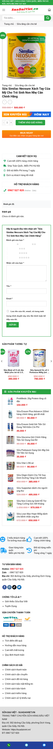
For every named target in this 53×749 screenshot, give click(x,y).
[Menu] (3, 10)
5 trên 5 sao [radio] (13, 257)
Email (9, 298)
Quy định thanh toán (14, 655)
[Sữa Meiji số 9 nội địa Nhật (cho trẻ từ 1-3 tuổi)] (13, 357)
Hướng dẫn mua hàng (15, 645)
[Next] (51, 366)
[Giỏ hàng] (49, 10)
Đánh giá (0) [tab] (8, 204)
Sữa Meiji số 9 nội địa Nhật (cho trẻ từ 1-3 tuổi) (14, 371)
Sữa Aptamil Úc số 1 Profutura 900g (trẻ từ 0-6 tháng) (39, 371)
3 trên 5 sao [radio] (13, 248)
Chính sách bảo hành (15, 688)
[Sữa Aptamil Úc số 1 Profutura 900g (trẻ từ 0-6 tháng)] (39, 357)
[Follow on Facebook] (4, 587)
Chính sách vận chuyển (16, 674)
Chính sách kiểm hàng (15, 693)
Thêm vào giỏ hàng (30, 122)
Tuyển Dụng (11, 606)
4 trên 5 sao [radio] (13, 253)
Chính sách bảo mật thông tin (19, 684)
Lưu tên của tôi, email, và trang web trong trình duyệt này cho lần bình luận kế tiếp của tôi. (26, 315)
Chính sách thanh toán (16, 669)
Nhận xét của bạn (15, 263)
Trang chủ (9, 24)
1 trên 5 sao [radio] (11, 244)
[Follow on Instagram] (9, 587)
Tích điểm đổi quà (13, 641)
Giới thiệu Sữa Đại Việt (16, 601)
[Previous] (2, 366)
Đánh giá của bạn (15, 240)
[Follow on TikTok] (14, 587)
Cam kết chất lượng (14, 650)
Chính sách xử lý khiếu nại (18, 698)
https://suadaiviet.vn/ (21, 729)
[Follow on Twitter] (19, 587)
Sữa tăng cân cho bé (27, 24)
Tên (8, 286)
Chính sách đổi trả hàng (16, 679)
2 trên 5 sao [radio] (26, 244)
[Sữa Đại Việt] (24, 10)
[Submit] (47, 18)
